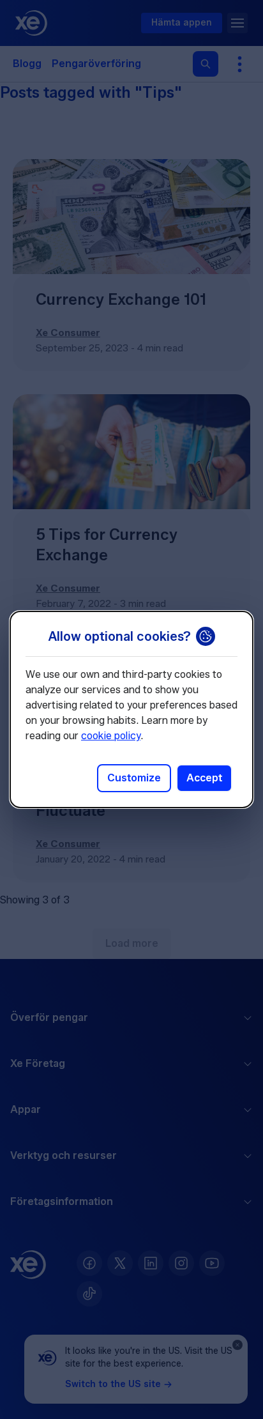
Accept (204, 778)
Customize (134, 778)
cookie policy (110, 736)
